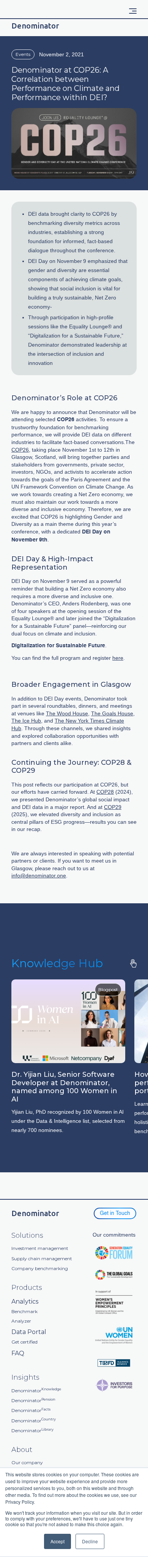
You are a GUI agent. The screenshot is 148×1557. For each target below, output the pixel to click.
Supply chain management (41, 1258)
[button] (132, 11)
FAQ (17, 1353)
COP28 (105, 792)
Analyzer (21, 1321)
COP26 (20, 450)
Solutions (27, 1236)
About (21, 1450)
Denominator (36, 1390)
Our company (27, 1462)
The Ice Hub (26, 721)
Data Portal (28, 1332)
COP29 (112, 807)
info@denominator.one (38, 875)
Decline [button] (90, 1541)
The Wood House (67, 713)
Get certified (24, 1342)
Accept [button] (57, 1541)
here (117, 658)
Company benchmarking (39, 1268)
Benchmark (24, 1311)
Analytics (24, 1301)
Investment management (39, 1248)
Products (26, 1288)
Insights (25, 1378)
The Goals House (112, 713)
